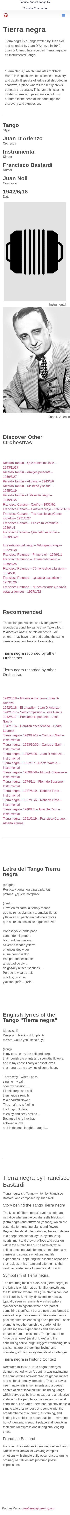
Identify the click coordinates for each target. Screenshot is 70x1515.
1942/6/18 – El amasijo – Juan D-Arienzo (31, 707)
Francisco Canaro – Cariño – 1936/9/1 (29, 504)
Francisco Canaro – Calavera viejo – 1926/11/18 (36, 509)
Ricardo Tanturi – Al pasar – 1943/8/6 (28, 481)
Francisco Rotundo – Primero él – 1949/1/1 (32, 554)
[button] (63, 15)
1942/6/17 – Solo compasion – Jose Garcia (32, 712)
